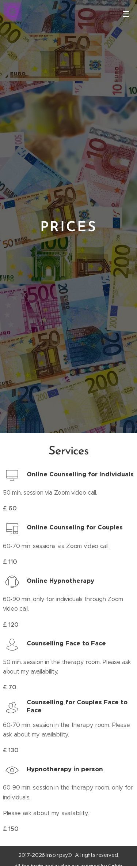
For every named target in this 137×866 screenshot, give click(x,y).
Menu (126, 13)
